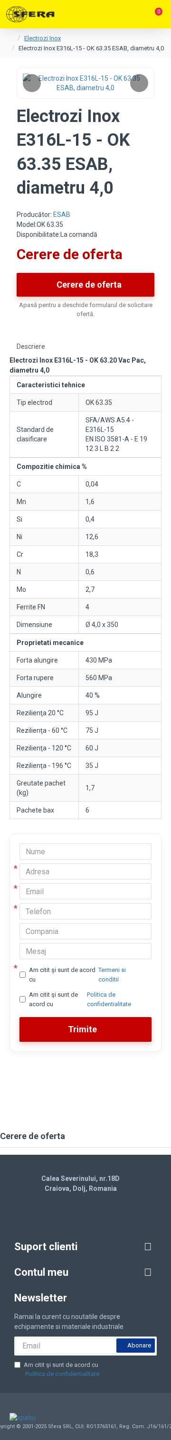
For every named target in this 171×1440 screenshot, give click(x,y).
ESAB (61, 214)
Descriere (31, 346)
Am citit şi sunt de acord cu (77, 974)
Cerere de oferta (89, 285)
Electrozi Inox (42, 38)
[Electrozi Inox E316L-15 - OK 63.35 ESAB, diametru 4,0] (85, 83)
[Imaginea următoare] (139, 83)
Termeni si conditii (112, 974)
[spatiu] (25, 1417)
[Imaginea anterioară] (32, 83)
